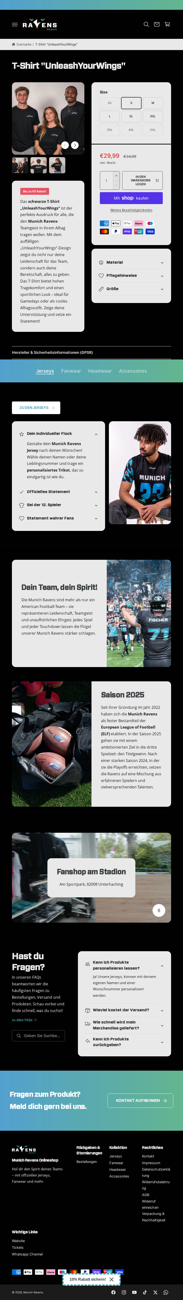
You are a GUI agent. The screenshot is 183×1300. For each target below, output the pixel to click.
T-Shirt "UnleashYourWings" (56, 44)
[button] (15, 24)
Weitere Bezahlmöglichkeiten (131, 210)
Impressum (151, 1163)
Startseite (23, 44)
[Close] (111, 1279)
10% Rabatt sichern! (88, 1279)
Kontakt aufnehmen (138, 1100)
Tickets (18, 1247)
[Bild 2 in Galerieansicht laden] (38, 165)
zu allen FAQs (22, 1020)
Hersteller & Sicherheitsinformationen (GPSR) (52, 352)
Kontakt (148, 1156)
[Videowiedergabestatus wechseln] (158, 910)
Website (18, 1241)
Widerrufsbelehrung (155, 1185)
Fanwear (71, 371)
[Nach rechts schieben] (75, 145)
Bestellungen (86, 1162)
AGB (145, 1195)
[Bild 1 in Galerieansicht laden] (20, 165)
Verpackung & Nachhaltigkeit (153, 1217)
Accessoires (133, 371)
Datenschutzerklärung (156, 1172)
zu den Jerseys (34, 408)
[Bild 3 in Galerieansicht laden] (57, 165)
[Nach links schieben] (65, 145)
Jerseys (45, 371)
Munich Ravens (33, 1292)
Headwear (100, 371)
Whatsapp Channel (27, 1254)
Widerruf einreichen (150, 1204)
